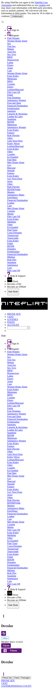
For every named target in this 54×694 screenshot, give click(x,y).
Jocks (9, 181)
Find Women (13, 38)
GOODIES (6, 686)
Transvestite (12, 238)
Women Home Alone (17, 41)
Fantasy (11, 132)
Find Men (11, 159)
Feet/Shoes (12, 197)
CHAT (4, 683)
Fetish (10, 95)
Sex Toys (11, 54)
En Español (12, 157)
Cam (9, 70)
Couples (11, 84)
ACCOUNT (26, 686)
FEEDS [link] (11, 322)
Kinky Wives (13, 143)
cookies (42, 5)
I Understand (16, 16)
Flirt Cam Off (13, 92)
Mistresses (12, 78)
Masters (11, 192)
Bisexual (11, 168)
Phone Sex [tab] (7, 678)
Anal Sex (11, 51)
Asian (10, 68)
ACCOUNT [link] (13, 325)
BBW (10, 57)
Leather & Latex (15, 116)
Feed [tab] (16, 678)
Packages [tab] (25, 678)
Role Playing (13, 135)
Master (10, 213)
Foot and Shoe (14, 103)
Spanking (11, 119)
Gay (9, 165)
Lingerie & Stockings (17, 114)
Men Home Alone (15, 162)
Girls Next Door (15, 141)
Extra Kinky (13, 76)
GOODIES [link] (12, 319)
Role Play (11, 259)
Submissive (12, 265)
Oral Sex (11, 46)
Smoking (11, 111)
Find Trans (12, 230)
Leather (10, 203)
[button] (27, 22)
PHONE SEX (8, 680)
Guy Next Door (14, 178)
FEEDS (16, 686)
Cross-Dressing (14, 232)
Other (10, 138)
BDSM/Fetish (13, 189)
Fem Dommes (14, 97)
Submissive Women (16, 100)
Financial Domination (17, 105)
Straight (11, 170)
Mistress (11, 257)
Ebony (10, 65)
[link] (27, 19)
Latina (10, 62)
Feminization (13, 108)
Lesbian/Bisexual (15, 89)
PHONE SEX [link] (14, 314)
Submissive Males (15, 195)
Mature (10, 49)
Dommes (11, 249)
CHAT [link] (10, 316)
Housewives (13, 60)
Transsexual (12, 235)
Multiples (11, 222)
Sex (9, 43)
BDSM (10, 122)
